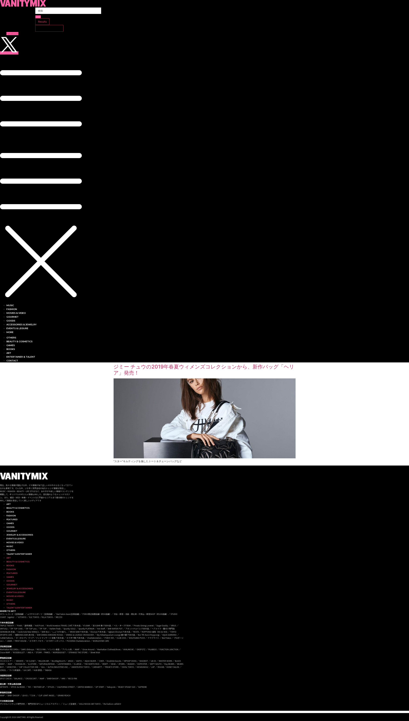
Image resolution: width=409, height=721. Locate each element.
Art (8, 504)
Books (10, 512)
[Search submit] (38, 16)
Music (9, 546)
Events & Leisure (16, 538)
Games (10, 523)
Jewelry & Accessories (19, 535)
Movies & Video (15, 542)
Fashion (11, 515)
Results (42, 21)
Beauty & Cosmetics (18, 508)
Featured (12, 519)
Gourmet (11, 531)
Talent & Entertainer (19, 554)
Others (10, 550)
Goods (10, 527)
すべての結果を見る (49, 28)
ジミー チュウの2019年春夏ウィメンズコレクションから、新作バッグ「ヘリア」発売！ (203, 370)
